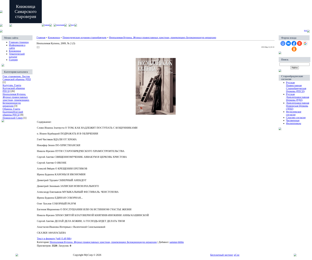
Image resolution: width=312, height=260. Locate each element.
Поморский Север (13, 117)
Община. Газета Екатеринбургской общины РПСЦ (13, 112)
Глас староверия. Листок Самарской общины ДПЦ (17, 78)
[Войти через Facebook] (294, 43)
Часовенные (292, 120)
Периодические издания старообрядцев (84, 37)
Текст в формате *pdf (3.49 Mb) (54, 238)
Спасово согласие (296, 117)
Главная (46, 25)
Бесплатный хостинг (221, 255)
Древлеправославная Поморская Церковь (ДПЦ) (297, 106)
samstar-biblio (176, 242)
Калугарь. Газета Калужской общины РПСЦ (14, 88)
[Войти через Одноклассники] (294, 49)
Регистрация (60, 25)
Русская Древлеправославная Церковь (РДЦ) (297, 97)
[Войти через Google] (305, 43)
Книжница (15, 51)
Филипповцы (293, 123)
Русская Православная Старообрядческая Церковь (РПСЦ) (296, 87)
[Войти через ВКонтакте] (288, 43)
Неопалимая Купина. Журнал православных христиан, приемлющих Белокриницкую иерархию (16, 100)
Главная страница (19, 42)
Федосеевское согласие (293, 113)
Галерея (13, 59)
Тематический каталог (17, 55)
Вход (72, 25)
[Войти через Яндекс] (299, 43)
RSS (305, 30)
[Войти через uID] (282, 43)
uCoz (236, 255)
